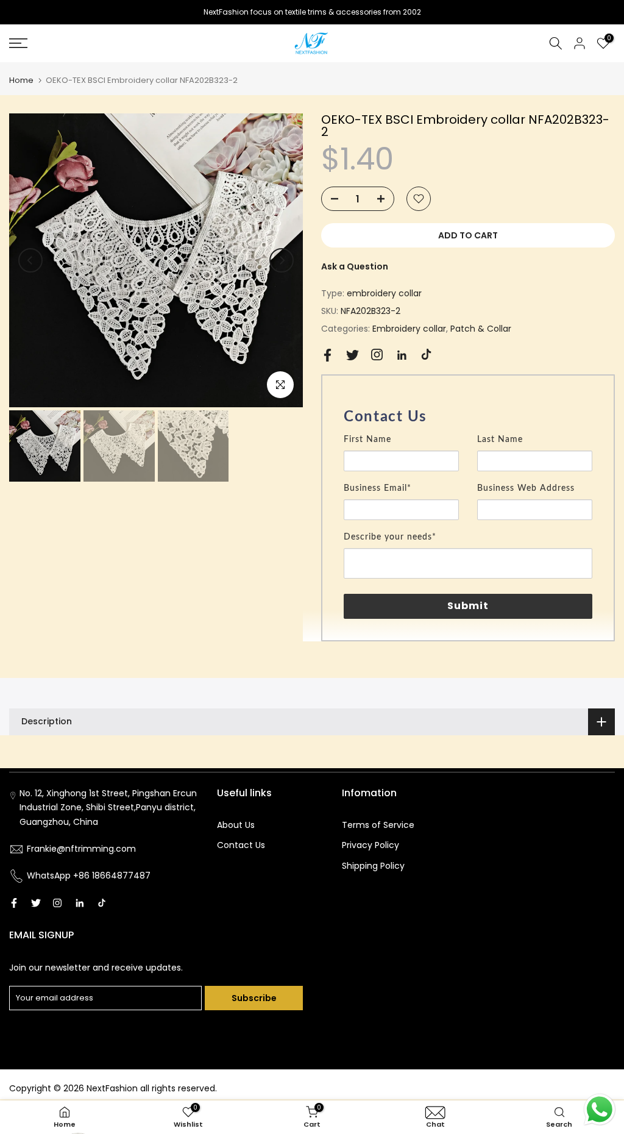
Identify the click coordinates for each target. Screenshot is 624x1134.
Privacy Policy (370, 845)
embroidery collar (384, 293)
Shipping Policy (373, 866)
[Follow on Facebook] (327, 355)
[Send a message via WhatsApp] (599, 1109)
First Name (367, 439)
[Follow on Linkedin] (401, 355)
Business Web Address (526, 488)
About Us (236, 825)
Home (21, 80)
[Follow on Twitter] (352, 355)
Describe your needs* (390, 537)
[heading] (468, 417)
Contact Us (241, 845)
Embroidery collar (409, 329)
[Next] (281, 260)
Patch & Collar (480, 329)
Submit (468, 606)
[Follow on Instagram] (377, 354)
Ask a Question (354, 266)
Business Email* (377, 488)
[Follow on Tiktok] (426, 354)
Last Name (500, 439)
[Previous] (30, 260)
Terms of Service (378, 825)
